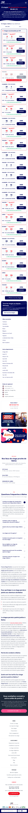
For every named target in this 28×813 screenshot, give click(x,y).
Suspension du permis (14, 743)
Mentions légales (14, 772)
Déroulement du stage (14, 735)
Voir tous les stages (9, 312)
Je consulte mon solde (12, 710)
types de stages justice (16, 622)
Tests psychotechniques (14, 755)
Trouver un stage (14, 723)
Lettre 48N (14, 752)
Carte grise (14, 757)
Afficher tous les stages (14, 297)
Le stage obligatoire (14, 750)
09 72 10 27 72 (14, 405)
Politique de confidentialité (14, 777)
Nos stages (14, 728)
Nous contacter (14, 765)
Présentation (14, 730)
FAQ (14, 762)
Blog (14, 760)
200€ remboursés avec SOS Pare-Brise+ (14, 65)
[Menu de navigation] (25, 2)
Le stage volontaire (14, 748)
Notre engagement (14, 733)
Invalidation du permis (14, 745)
